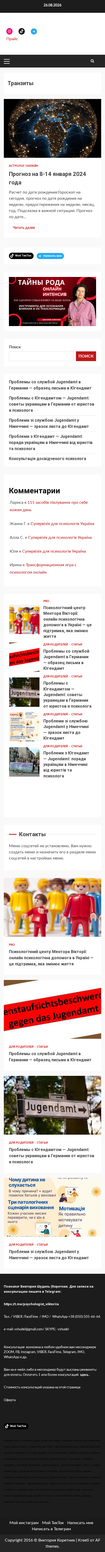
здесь (84, 1375)
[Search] (92, 61)
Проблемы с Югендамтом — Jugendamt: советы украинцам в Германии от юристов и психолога (51, 404)
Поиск (15, 347)
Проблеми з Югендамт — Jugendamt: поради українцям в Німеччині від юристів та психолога (51, 442)
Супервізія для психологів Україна (62, 524)
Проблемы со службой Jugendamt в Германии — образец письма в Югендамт (24, 657)
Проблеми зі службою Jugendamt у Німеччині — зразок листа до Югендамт (24, 727)
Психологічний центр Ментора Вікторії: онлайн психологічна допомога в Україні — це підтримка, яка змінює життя (24, 619)
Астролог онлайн (23, 165)
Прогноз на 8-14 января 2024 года (52, 128)
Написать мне (80, 1523)
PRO (46, 601)
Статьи (76, 644)
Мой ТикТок (53, 1523)
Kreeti (83, 1540)
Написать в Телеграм (51, 1529)
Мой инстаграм (23, 1523)
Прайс (12, 39)
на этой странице (68, 1387)
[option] (52, 620)
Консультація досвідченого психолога (47, 458)
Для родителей (56, 644)
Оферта (10, 1400)
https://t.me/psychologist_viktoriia (31, 1304)
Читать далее (24, 228)
